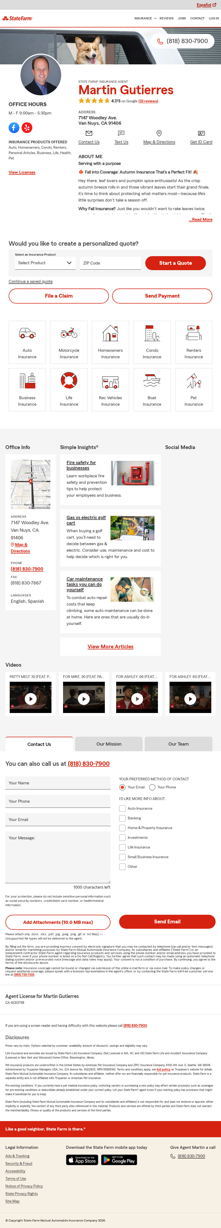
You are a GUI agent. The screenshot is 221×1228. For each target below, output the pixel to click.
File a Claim (59, 296)
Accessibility (15, 1171)
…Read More (200, 219)
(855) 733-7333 (24, 974)
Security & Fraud (18, 1164)
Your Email (18, 819)
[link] (17, 18)
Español (204, 5)
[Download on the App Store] (82, 1159)
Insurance (143, 18)
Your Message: (22, 838)
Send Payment (162, 296)
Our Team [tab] (178, 744)
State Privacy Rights (21, 1194)
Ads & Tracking (17, 1156)
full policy (163, 1069)
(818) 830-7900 (27, 568)
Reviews (167, 18)
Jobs (182, 18)
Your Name (19, 783)
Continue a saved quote (31, 281)
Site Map (12, 1201)
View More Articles (110, 646)
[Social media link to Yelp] (27, 127)
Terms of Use (15, 1179)
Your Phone (19, 801)
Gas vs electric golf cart (86, 520)
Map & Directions (20, 547)
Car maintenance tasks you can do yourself (85, 584)
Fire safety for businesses (81, 465)
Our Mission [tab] (109, 744)
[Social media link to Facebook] (14, 127)
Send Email (167, 921)
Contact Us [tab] (39, 744)
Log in (214, 18)
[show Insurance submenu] (154, 18)
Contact (197, 18)
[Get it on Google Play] (119, 1159)
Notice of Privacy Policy (24, 1186)
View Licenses (22, 172)
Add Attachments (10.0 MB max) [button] (58, 922)
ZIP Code (91, 263)
